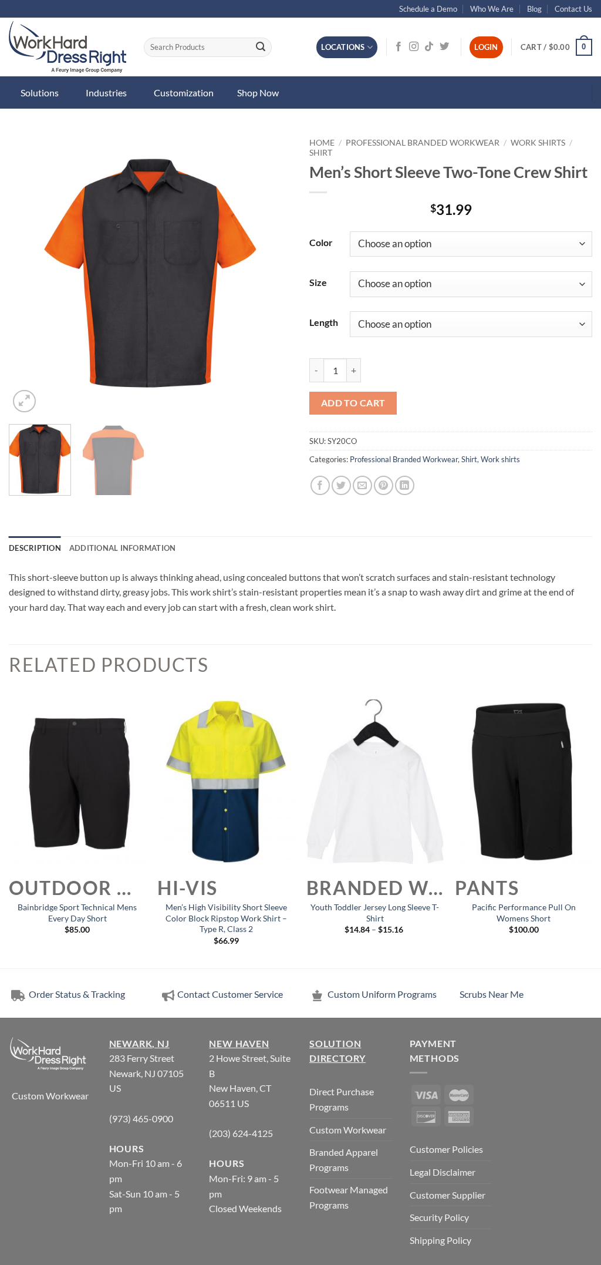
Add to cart (353, 403)
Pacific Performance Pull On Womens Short (524, 912)
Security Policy (439, 1217)
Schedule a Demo (428, 9)
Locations (342, 47)
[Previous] (29, 273)
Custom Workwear (50, 1095)
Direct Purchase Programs (341, 1099)
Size (318, 282)
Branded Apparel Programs (343, 1159)
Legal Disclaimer (442, 1171)
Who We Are (492, 9)
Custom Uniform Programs (382, 994)
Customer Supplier (447, 1194)
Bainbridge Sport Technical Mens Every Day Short (77, 912)
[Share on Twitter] (341, 485)
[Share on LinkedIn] (404, 485)
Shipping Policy (440, 1240)
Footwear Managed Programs (348, 1197)
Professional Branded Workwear (422, 142)
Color (321, 242)
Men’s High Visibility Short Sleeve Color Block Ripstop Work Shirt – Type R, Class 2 (226, 918)
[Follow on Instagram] (413, 47)
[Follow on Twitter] (444, 47)
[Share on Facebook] (320, 485)
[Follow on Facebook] (398, 47)
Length (323, 322)
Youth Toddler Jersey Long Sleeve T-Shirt (374, 912)
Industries (106, 92)
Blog (534, 9)
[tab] (35, 548)
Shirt (320, 152)
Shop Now (258, 92)
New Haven (239, 1043)
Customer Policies (446, 1149)
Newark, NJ (139, 1043)
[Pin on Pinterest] (383, 485)
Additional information (122, 548)
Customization (184, 92)
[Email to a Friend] (362, 485)
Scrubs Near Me (492, 994)
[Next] (271, 273)
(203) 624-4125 (241, 1133)
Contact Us (573, 9)
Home (322, 142)
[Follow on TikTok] (429, 47)
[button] (556, 47)
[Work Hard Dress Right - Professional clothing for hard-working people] (67, 47)
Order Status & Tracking (76, 994)
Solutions (40, 92)
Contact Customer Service (230, 994)
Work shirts (538, 142)
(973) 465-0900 (141, 1118)
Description (35, 548)
